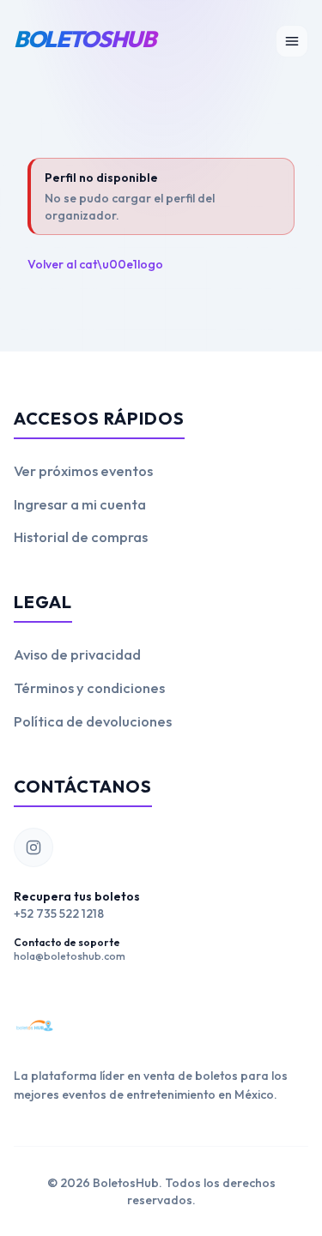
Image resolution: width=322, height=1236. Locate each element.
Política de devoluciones (93, 721)
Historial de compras (81, 537)
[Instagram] (33, 847)
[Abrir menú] (292, 41)
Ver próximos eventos (83, 470)
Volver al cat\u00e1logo (95, 264)
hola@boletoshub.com (69, 956)
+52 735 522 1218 (59, 913)
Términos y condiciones (89, 687)
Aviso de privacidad (77, 654)
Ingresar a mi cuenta (80, 504)
